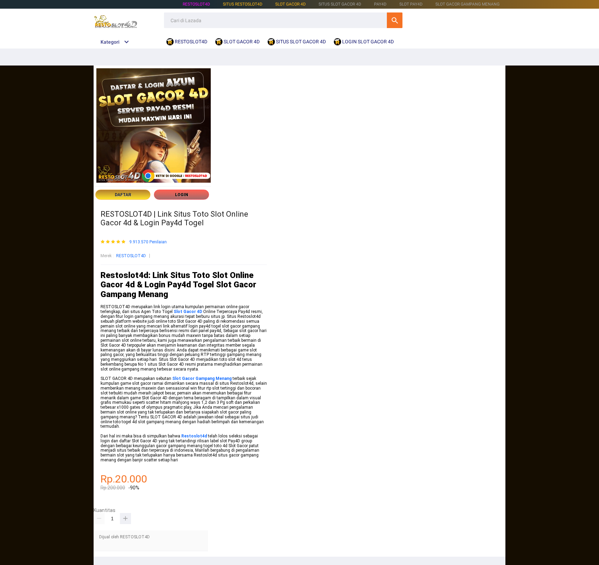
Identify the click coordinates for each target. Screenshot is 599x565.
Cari (394, 20)
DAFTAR (123, 194)
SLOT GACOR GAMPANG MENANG (467, 4)
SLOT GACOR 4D (290, 4)
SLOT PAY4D (411, 4)
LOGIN (181, 194)
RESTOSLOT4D (196, 4)
